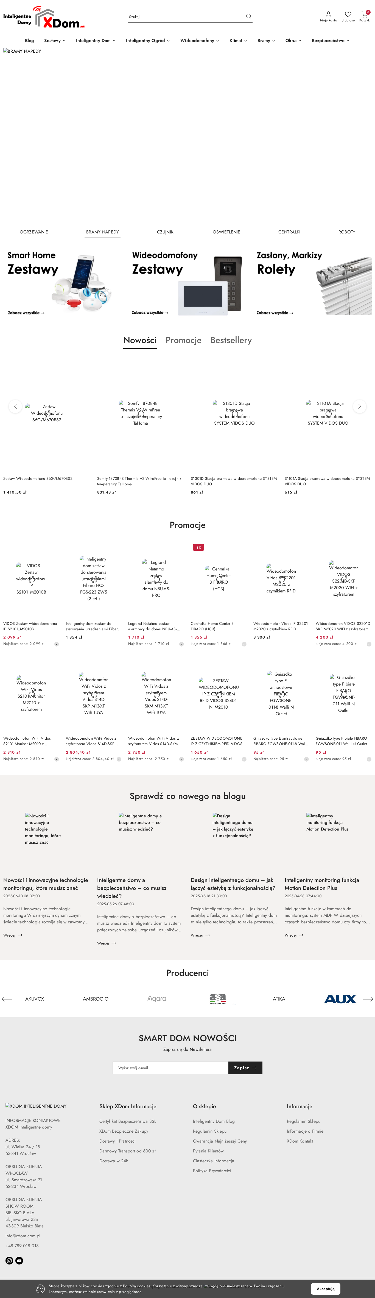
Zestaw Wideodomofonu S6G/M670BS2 (37, 478)
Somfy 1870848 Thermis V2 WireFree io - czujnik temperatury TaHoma (139, 481)
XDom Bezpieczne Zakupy (124, 1131)
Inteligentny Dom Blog (214, 1121)
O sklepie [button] (204, 1106)
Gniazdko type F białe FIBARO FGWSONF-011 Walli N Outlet (341, 741)
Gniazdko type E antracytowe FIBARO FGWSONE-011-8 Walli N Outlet (280, 741)
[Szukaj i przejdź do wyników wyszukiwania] (249, 17)
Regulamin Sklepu (210, 1131)
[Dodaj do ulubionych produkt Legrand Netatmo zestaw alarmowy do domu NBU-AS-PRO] (178, 548)
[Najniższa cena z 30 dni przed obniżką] (56, 644)
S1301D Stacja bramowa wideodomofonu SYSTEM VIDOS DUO (234, 481)
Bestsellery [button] (231, 340)
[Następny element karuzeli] (368, 999)
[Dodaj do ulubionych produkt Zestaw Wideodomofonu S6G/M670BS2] (84, 362)
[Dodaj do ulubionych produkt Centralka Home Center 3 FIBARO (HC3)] (240, 548)
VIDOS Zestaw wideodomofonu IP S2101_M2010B (30, 626)
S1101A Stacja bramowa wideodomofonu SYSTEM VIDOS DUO (327, 481)
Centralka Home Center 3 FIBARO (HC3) (212, 626)
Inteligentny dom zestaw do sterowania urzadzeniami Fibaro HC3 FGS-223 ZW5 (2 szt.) (93, 626)
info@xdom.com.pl (22, 1236)
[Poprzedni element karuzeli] (7, 999)
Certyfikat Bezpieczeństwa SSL (127, 1121)
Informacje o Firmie (305, 1131)
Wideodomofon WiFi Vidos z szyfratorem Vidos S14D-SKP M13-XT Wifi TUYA (91, 741)
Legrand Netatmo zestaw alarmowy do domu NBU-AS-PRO (152, 626)
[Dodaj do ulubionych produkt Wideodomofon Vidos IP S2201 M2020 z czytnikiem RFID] (303, 548)
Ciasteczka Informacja (213, 1161)
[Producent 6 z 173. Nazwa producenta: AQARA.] (157, 999)
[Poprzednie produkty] (15, 406)
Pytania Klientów (208, 1151)
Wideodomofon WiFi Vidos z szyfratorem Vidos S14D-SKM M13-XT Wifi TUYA (153, 741)
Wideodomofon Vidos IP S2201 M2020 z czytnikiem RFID (280, 626)
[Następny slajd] (359, 136)
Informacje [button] (299, 1106)
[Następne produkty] (360, 406)
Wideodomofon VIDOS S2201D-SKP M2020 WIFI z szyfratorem (343, 626)
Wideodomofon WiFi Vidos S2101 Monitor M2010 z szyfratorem (27, 741)
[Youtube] (19, 1260)
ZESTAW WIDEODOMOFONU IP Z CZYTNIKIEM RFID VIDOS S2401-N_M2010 (217, 741)
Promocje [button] (184, 340)
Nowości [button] (140, 340)
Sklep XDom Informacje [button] (127, 1106)
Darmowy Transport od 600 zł (127, 1151)
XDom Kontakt (300, 1141)
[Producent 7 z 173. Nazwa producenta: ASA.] (218, 999)
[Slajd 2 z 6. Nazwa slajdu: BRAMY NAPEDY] (187, 136)
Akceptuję (326, 1288)
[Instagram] (9, 1260)
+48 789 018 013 (22, 1246)
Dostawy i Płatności (117, 1141)
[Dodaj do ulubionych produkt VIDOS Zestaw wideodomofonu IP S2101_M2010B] (53, 548)
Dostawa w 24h (113, 1161)
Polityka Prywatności (212, 1171)
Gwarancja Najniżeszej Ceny (220, 1141)
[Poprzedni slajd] (15, 136)
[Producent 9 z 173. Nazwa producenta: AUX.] (340, 999)
